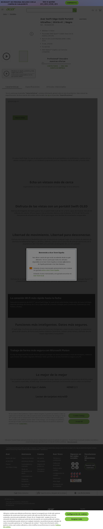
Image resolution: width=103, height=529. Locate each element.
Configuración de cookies (77, 514)
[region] (51, 519)
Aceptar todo (76, 519)
